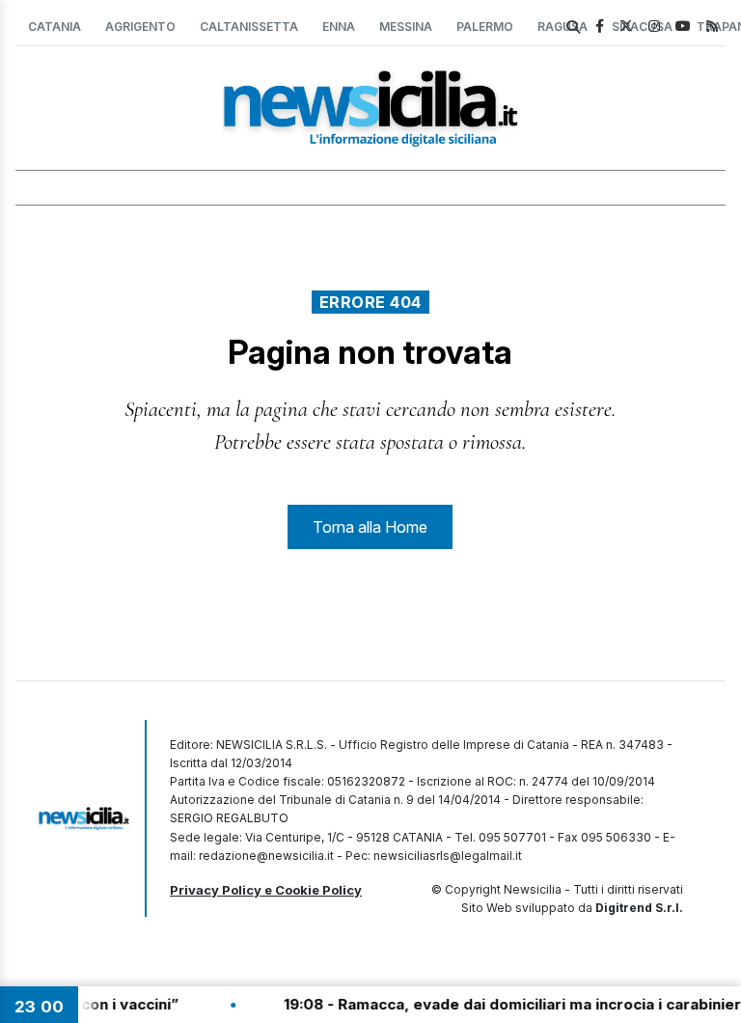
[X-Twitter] (626, 25)
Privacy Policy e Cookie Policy (266, 890)
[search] (573, 27)
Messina (405, 26)
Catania (54, 26)
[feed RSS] (712, 25)
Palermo (484, 26)
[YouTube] (683, 25)
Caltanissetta (249, 26)
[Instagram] (654, 25)
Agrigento (140, 26)
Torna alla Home (370, 527)
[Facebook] (599, 25)
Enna (338, 26)
